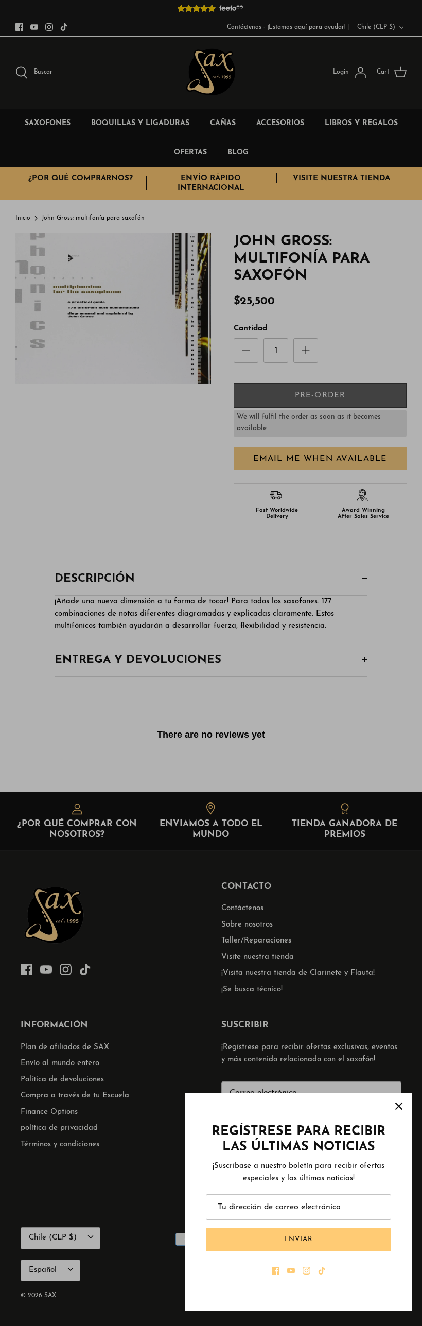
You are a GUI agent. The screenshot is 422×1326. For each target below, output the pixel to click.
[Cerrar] (399, 1106)
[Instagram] (306, 1271)
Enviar (298, 1239)
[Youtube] (291, 1271)
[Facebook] (275, 1271)
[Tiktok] (322, 1271)
